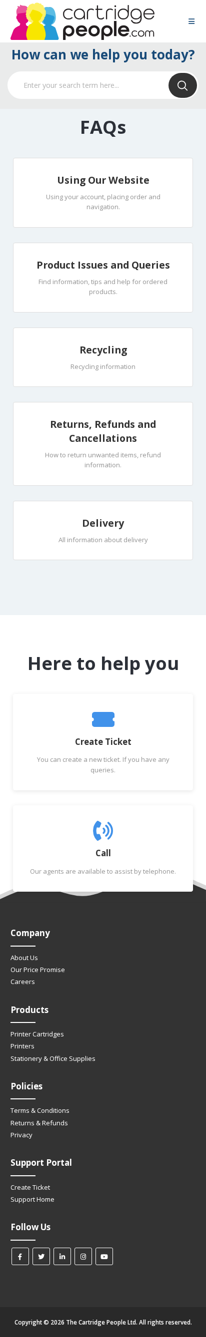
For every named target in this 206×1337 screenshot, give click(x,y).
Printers (22, 1045)
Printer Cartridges (37, 1033)
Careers (22, 981)
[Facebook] (20, 1256)
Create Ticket (30, 1187)
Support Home (32, 1199)
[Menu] (191, 21)
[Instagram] (83, 1256)
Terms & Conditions (40, 1110)
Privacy (21, 1134)
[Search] (182, 85)
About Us (24, 957)
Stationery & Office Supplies (53, 1058)
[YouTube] (104, 1256)
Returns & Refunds (39, 1122)
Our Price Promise (37, 969)
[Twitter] (41, 1256)
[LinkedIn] (62, 1256)
